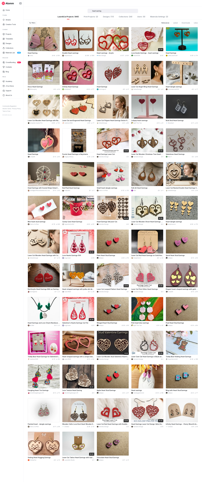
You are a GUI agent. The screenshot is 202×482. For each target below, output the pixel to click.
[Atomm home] (8, 3)
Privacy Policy (16, 108)
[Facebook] (4, 102)
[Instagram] (7, 102)
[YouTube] (10, 102)
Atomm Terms (7, 108)
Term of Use (6, 111)
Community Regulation (10, 106)
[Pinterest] (14, 102)
